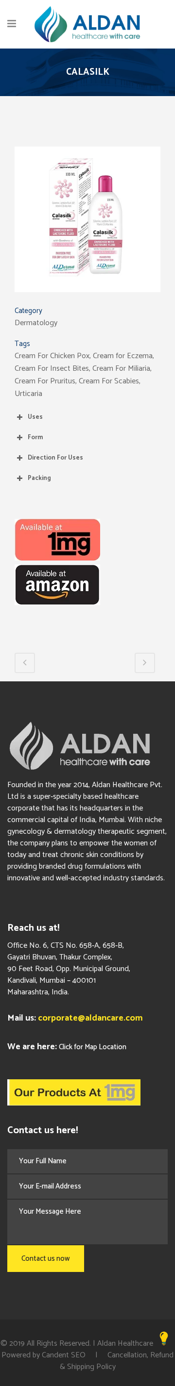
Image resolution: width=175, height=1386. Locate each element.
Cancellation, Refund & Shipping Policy (117, 1361)
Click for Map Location (92, 1047)
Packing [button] (39, 478)
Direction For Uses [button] (55, 458)
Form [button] (35, 437)
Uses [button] (35, 417)
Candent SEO (64, 1355)
